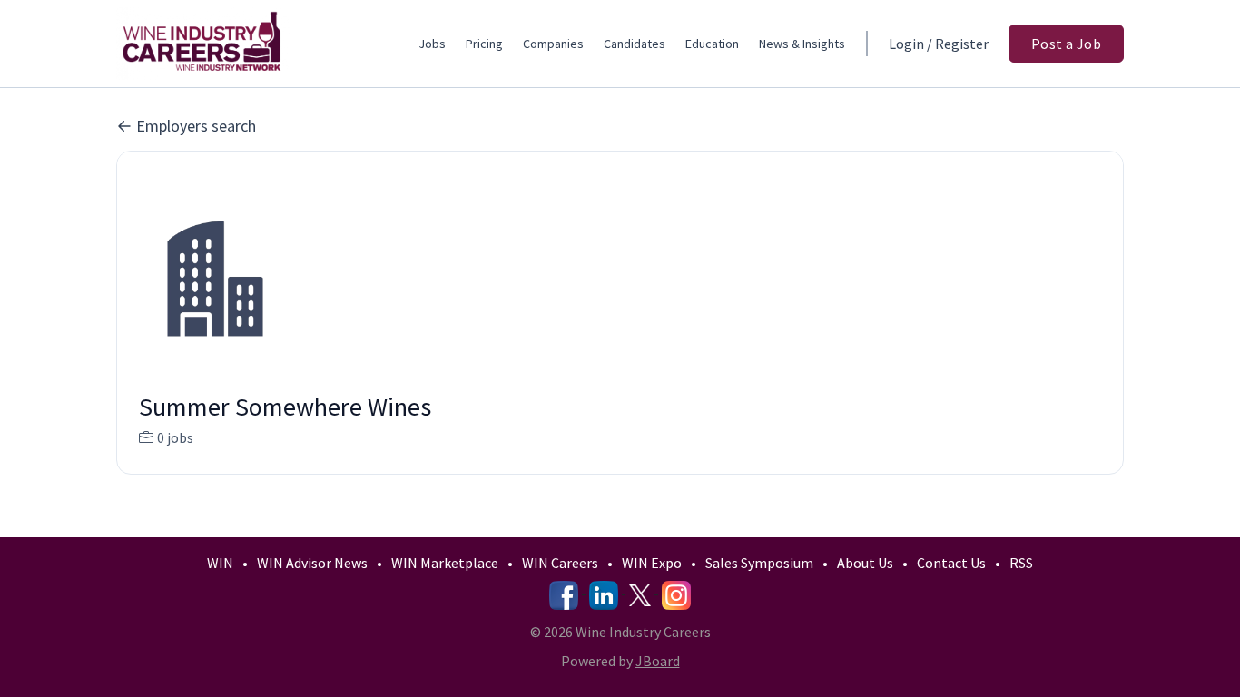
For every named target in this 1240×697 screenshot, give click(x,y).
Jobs (432, 43)
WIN (220, 563)
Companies (553, 43)
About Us (865, 563)
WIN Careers (560, 563)
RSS (1021, 563)
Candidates (634, 43)
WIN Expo (652, 563)
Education (712, 43)
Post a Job (1066, 43)
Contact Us (951, 563)
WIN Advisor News (312, 563)
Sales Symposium (759, 563)
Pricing (484, 43)
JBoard (657, 661)
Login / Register (939, 43)
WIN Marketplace (444, 563)
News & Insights (802, 43)
